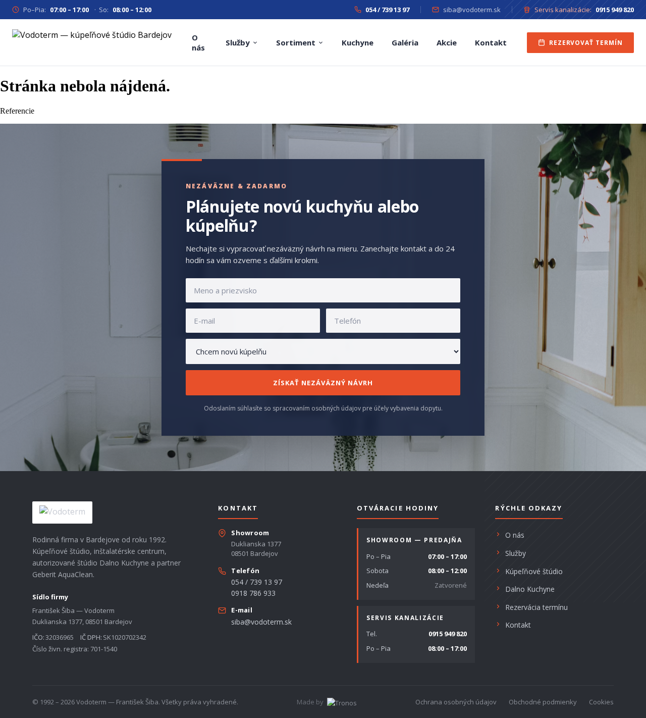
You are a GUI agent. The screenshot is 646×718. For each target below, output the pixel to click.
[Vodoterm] (92, 42)
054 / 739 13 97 (256, 582)
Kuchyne (357, 42)
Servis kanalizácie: (584, 9)
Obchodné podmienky (543, 701)
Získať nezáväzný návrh (323, 382)
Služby (238, 42)
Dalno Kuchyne (530, 589)
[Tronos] (341, 701)
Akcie (447, 42)
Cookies (601, 701)
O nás (198, 42)
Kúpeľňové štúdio (534, 571)
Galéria (405, 42)
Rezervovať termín (586, 42)
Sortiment (295, 42)
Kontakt (491, 42)
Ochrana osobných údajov (456, 701)
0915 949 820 (447, 633)
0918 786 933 (253, 593)
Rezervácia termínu (536, 607)
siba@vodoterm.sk (472, 9)
